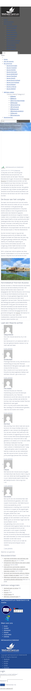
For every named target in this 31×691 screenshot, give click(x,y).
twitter (6, 663)
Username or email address (9, 674)
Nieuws (6, 592)
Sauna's (13, 113)
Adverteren (7, 630)
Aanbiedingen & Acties (11, 588)
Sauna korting (8, 117)
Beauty (13, 98)
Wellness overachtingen (11, 596)
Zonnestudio (15, 115)
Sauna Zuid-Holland (13, 43)
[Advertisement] (15, 148)
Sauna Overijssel (12, 32)
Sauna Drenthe (11, 30)
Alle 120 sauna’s (9, 22)
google (6, 661)
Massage (13, 103)
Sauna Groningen (12, 26)
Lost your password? (6, 688)
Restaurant (14, 109)
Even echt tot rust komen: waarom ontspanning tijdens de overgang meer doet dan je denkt (16, 569)
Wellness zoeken (9, 92)
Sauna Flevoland (12, 36)
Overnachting (15, 105)
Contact (6, 628)
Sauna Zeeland (11, 49)
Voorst (18, 313)
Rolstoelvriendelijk (17, 111)
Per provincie (8, 24)
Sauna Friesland (12, 28)
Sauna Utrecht (11, 38)
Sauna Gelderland (12, 34)
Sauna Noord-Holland (13, 40)
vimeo (6, 665)
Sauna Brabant (11, 45)
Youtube (6, 667)
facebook (6, 659)
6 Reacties (17, 170)
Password (3, 681)
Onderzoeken (8, 594)
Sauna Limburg (11, 47)
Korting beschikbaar (17, 100)
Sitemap (6, 636)
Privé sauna (14, 107)
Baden (13, 96)
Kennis (6, 590)
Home (5, 19)
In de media (7, 634)
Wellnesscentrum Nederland (14, 167)
